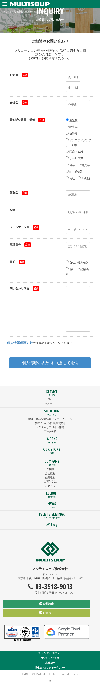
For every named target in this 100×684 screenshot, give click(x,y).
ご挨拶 (50, 469)
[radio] (73, 120)
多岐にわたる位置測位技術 (50, 423)
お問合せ (48, 613)
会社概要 (50, 473)
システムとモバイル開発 (50, 427)
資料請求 (48, 604)
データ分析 (50, 431)
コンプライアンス (50, 658)
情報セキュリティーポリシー (50, 667)
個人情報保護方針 (20, 343)
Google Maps (50, 403)
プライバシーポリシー (50, 653)
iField (50, 399)
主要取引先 (50, 481)
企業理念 (50, 477)
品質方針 (50, 662)
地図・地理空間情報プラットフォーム (50, 418)
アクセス (50, 485)
